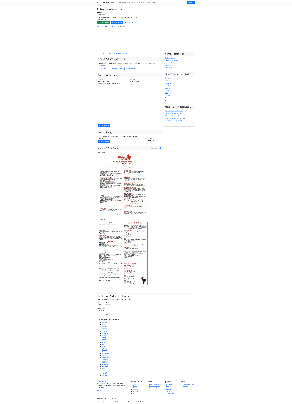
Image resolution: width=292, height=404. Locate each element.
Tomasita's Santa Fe (170, 63)
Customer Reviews (116, 68)
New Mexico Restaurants (125, 2)
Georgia (104, 339)
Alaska (103, 324)
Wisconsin (105, 374)
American (135, 391)
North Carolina (106, 357)
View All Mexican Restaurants (173, 124)
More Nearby (152, 2)
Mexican (135, 386)
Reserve (167, 98)
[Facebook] (97, 390)
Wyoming (104, 375)
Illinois (103, 344)
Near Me (191, 2)
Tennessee (105, 366)
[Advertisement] (142, 39)
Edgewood (168, 83)
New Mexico (105, 353)
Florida (104, 337)
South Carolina (106, 364)
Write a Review (104, 142)
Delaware (104, 335)
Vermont (104, 370)
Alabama (104, 322)
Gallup (167, 85)
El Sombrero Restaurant (172, 116)
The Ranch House (170, 58)
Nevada (104, 352)
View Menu (118, 22)
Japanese (135, 389)
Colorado (104, 331)
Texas (103, 368)
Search (114, 2)
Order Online (104, 22)
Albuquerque (168, 78)
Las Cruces (168, 88)
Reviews (118, 53)
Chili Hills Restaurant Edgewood (174, 111)
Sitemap (185, 386)
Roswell (167, 100)
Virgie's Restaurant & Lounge (173, 118)
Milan (166, 93)
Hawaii (104, 341)
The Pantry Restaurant (171, 60)
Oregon (104, 361)
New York (104, 355)
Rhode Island (105, 363)
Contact (126, 53)
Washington (105, 372)
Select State (101, 308)
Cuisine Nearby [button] (139, 2)
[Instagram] (100, 390)
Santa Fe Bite (168, 67)
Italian (134, 384)
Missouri (104, 350)
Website (134, 84)
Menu (110, 53)
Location (101, 53)
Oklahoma (105, 359)
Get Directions (131, 22)
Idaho (103, 342)
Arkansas (104, 328)
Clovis (166, 81)
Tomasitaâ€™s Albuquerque (173, 121)
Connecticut (105, 333)
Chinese (135, 388)
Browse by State (154, 388)
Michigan (104, 348)
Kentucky (104, 346)
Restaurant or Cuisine (104, 302)
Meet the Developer (188, 384)
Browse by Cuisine (154, 386)
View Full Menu (156, 148)
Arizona (104, 326)
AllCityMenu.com (103, 2)
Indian (134, 393)
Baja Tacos (168, 65)
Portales (167, 95)
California (104, 330)
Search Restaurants (155, 384)
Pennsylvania (170, 393)
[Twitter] (98, 390)
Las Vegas (168, 90)
